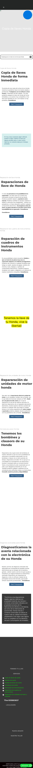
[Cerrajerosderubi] (16, 2)
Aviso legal (12, 767)
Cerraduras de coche (11, 685)
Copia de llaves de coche (12, 678)
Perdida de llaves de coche (13, 682)
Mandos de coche (10, 680)
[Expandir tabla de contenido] (30, 57)
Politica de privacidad (15, 765)
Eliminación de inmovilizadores (14, 687)
